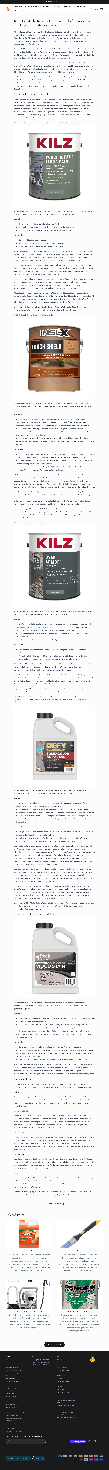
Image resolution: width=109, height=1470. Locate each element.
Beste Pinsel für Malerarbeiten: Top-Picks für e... (80, 1251)
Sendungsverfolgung (12, 1367)
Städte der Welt (10, 1404)
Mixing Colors (10, 1428)
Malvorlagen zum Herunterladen (15, 1412)
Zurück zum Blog (56, 1203)
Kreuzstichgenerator (12, 1407)
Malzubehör (9, 1402)
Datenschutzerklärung (47, 1465)
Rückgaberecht (10, 1376)
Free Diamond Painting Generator (63, 1409)
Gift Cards (60, 1365)
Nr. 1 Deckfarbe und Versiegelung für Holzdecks (34, 914)
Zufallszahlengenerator (13, 1423)
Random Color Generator (64, 1395)
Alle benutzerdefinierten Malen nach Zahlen (15, 1390)
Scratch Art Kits (61, 1367)
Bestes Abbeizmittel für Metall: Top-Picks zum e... (29, 1251)
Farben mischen (10, 1425)
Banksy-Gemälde (11, 1396)
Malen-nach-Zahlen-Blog (13, 1381)
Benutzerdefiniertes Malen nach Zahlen (15, 1385)
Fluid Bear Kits (61, 1376)
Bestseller (9, 1399)
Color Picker (60, 1389)
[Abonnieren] (43, 1441)
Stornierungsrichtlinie (75, 1465)
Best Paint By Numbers (63, 1381)
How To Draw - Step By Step (14, 1431)
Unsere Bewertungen (12, 1365)
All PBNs (59, 1378)
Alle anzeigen (54, 1345)
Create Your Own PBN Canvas (65, 1405)
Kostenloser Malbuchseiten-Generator (14, 1419)
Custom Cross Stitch (63, 1370)
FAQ (7, 1359)
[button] (45, 6)
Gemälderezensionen (12, 1415)
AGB (55, 1465)
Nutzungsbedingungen (12, 1373)
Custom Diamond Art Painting (66, 1373)
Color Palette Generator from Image (66, 1401)
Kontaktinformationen (63, 1465)
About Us (59, 1362)
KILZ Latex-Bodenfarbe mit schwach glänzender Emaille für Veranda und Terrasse (49, 123)
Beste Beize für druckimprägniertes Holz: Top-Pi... (80, 1311)
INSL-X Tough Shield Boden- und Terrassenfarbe (35, 315)
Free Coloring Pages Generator (66, 1417)
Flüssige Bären (10, 1393)
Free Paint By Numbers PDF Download (65, 1414)
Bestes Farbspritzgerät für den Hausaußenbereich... (29, 1311)
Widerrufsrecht (36, 1465)
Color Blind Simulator (63, 1392)
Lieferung (9, 1362)
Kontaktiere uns (10, 1378)
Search (59, 1359)
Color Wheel (60, 1387)
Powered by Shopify (26, 1465)
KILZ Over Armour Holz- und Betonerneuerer (33, 523)
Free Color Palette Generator (66, 1398)
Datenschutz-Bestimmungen (14, 1370)
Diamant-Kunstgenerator (13, 1410)
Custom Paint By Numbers (15, 1465)
